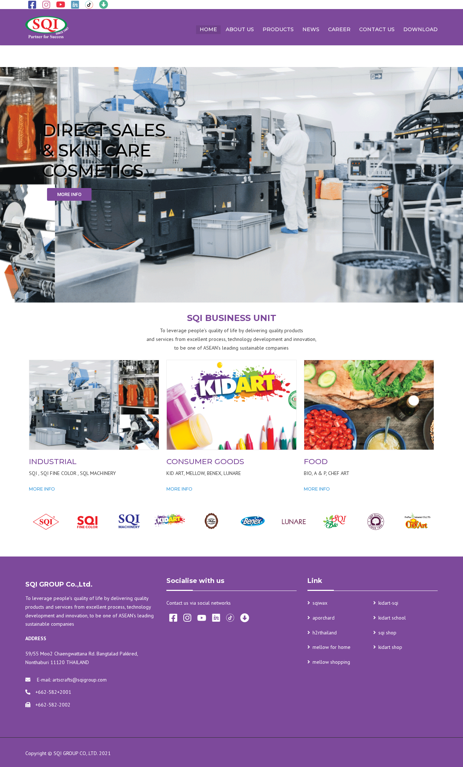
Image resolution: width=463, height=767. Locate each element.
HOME (208, 29)
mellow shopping (331, 662)
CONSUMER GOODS (205, 461)
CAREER (339, 29)
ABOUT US (240, 29)
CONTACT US (377, 29)
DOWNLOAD (420, 29)
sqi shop (387, 632)
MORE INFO (69, 194)
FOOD (316, 461)
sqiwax (320, 603)
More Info (42, 489)
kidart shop (390, 647)
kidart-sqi (388, 603)
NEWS (310, 29)
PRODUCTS (278, 29)
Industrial (53, 461)
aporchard (324, 617)
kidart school (392, 617)
